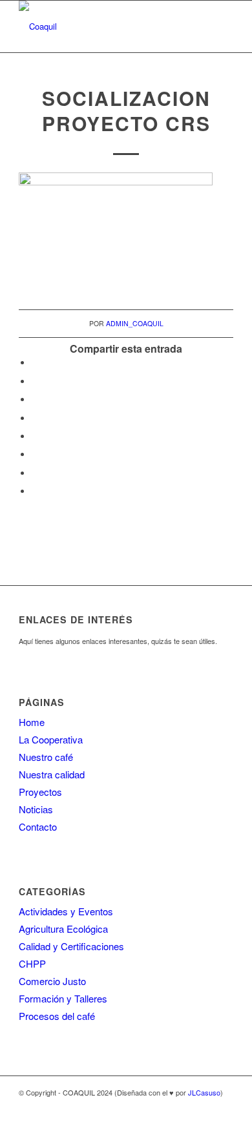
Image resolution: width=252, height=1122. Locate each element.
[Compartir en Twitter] (35, 381)
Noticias (36, 809)
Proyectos (40, 791)
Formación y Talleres (63, 998)
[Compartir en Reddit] (35, 473)
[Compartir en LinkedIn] (35, 418)
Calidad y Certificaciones (71, 946)
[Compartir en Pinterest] (35, 399)
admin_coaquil (134, 323)
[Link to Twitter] (223, 1106)
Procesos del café (57, 1016)
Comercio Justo (52, 981)
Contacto (38, 826)
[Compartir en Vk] (35, 454)
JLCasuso (204, 1092)
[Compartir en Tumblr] (35, 436)
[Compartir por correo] (35, 491)
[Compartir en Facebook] (35, 363)
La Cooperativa (51, 739)
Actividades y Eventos (66, 911)
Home (32, 722)
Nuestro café (46, 757)
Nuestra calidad (52, 774)
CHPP (32, 963)
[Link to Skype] (204, 1106)
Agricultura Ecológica (63, 928)
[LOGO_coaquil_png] (104, 26)
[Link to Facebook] (184, 1106)
